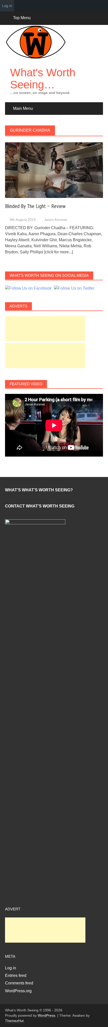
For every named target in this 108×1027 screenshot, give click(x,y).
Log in (10, 968)
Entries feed (15, 975)
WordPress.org (18, 991)
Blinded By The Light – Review (35, 206)
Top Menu (22, 18)
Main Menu (23, 108)
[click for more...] (58, 252)
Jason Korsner (55, 220)
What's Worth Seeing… (42, 78)
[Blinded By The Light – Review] (54, 170)
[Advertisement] (45, 328)
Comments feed (19, 983)
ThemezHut (14, 1021)
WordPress (46, 1015)
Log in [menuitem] (7, 6)
